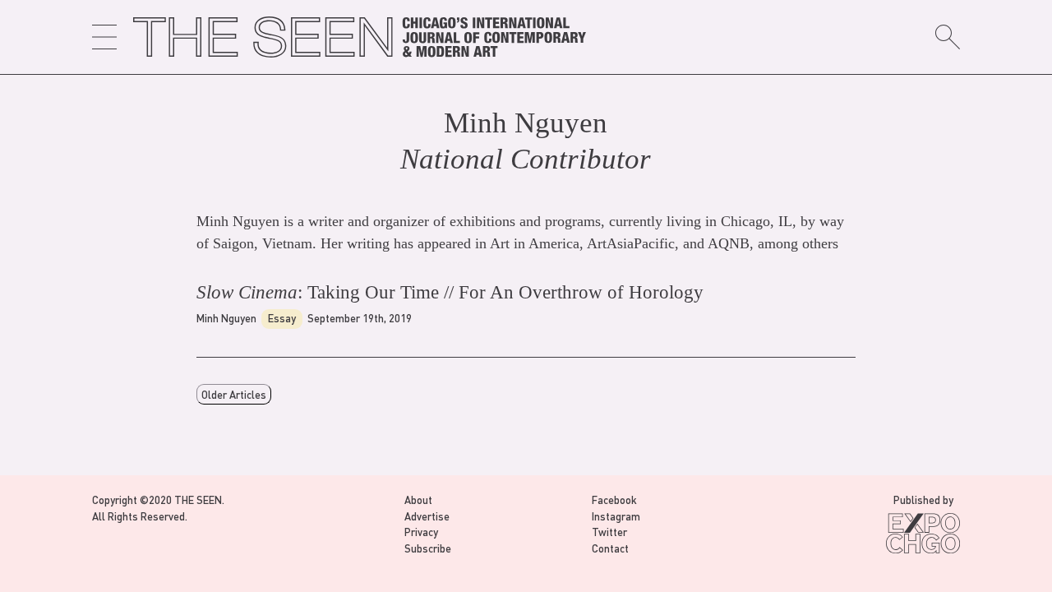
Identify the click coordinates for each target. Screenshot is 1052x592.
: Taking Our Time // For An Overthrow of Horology (450, 292)
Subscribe (427, 548)
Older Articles (233, 394)
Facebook (614, 499)
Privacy (421, 532)
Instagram (616, 516)
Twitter (609, 532)
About (418, 499)
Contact (610, 548)
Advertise (427, 516)
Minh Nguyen (226, 318)
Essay (282, 318)
